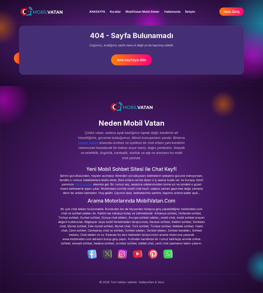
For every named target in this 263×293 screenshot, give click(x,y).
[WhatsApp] (168, 253)
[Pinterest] (153, 253)
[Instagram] (122, 253)
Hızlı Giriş (232, 11)
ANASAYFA (97, 11)
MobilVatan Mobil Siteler (143, 11)
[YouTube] (137, 253)
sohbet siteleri (88, 143)
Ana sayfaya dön (131, 60)
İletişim (190, 11)
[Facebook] (92, 253)
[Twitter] (107, 253)
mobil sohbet (83, 184)
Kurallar (115, 11)
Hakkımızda (172, 11)
